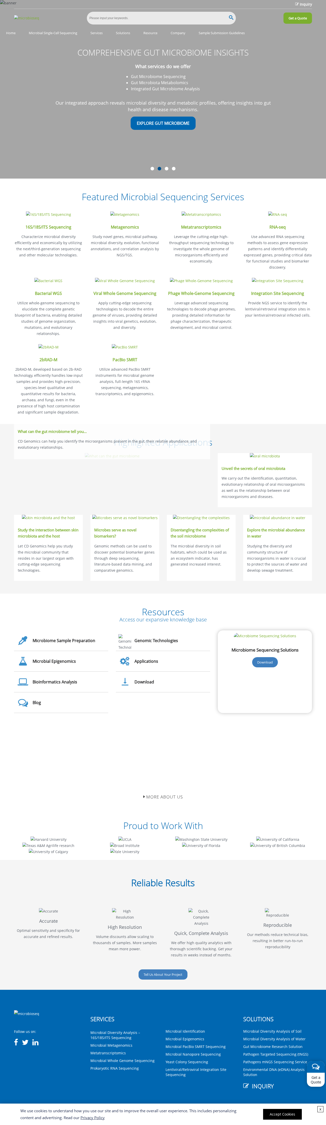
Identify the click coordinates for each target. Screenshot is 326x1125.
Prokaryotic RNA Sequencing (114, 1068)
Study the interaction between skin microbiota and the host (48, 533)
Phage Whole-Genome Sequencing (201, 293)
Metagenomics (125, 227)
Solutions (123, 33)
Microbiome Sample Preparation (64, 640)
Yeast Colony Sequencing (187, 1061)
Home (11, 33)
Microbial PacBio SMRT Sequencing (196, 1046)
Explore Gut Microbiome (163, 123)
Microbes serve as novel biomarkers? (115, 533)
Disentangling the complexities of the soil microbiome (200, 533)
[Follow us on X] (25, 1042)
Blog (37, 702)
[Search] (231, 18)
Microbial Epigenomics (54, 661)
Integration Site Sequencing (277, 293)
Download (144, 682)
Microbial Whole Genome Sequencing (122, 1060)
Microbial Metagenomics (111, 1045)
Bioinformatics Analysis (55, 682)
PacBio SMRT (125, 359)
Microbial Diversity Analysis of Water (274, 1038)
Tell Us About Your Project (163, 974)
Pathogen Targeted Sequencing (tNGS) (275, 1054)
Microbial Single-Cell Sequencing (53, 33)
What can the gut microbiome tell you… (52, 431)
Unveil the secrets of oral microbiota (253, 468)
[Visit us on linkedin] (35, 1042)
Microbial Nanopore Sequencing (193, 1054)
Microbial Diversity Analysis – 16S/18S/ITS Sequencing (115, 1035)
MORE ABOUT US (164, 797)
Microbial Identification (185, 1031)
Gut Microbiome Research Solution (273, 1046)
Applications (146, 661)
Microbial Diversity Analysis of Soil (272, 1031)
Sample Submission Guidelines (222, 33)
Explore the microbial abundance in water (276, 533)
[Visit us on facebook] (16, 1042)
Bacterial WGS (48, 293)
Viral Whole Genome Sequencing (124, 293)
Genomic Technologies (156, 640)
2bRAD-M (48, 359)
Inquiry (306, 4)
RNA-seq (277, 227)
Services (96, 33)
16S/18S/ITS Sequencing (48, 227)
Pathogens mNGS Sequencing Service (275, 1061)
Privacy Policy (92, 1117)
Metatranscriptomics (201, 227)
